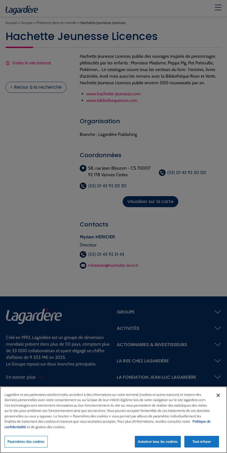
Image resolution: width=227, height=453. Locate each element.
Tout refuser (201, 441)
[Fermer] (218, 395)
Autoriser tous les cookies (158, 441)
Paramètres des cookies (26, 441)
